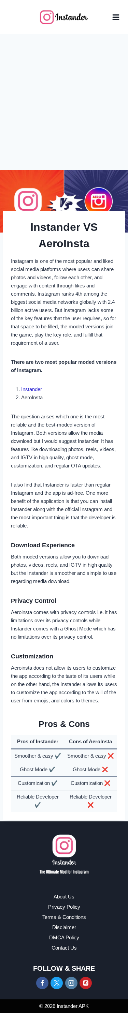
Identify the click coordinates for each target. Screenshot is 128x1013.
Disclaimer (64, 927)
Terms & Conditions (64, 917)
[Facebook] (42, 983)
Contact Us (64, 948)
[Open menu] (116, 17)
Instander (31, 389)
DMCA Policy (64, 937)
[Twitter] (57, 983)
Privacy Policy (64, 907)
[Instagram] (71, 983)
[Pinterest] (86, 983)
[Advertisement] (64, 101)
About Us (64, 896)
